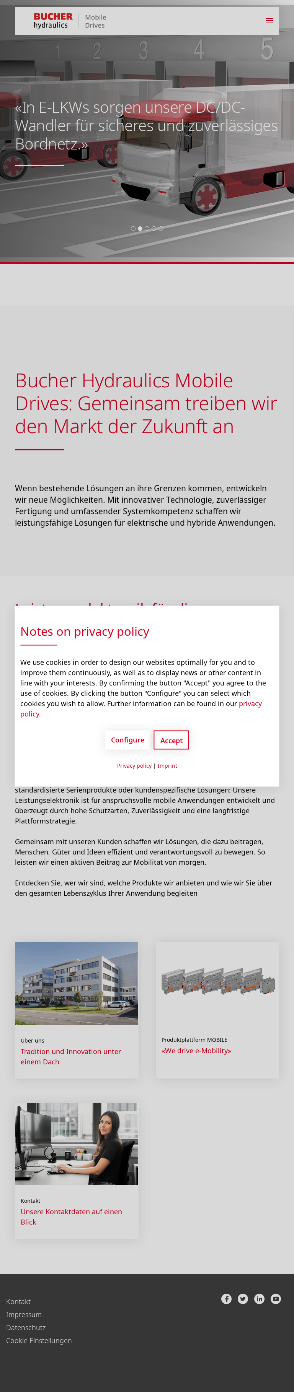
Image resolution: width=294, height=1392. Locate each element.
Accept (171, 740)
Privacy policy (134, 765)
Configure (127, 739)
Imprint (167, 765)
